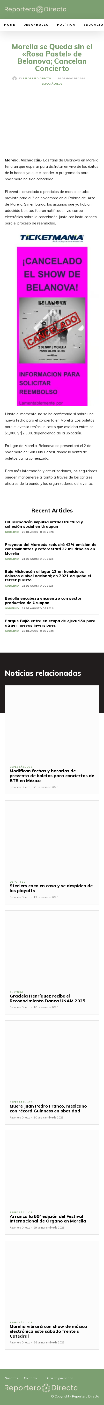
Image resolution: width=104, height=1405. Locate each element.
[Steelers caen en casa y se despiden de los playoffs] (52, 838)
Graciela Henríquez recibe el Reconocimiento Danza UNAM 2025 (47, 998)
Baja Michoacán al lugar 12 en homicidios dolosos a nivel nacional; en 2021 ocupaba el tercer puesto (48, 575)
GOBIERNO (12, 532)
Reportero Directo (37, 78)
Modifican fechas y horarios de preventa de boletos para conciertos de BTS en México (52, 775)
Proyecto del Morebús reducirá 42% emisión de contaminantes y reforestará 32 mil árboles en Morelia (51, 548)
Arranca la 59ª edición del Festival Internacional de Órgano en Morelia (48, 1218)
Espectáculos (52, 84)
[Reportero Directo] (15, 78)
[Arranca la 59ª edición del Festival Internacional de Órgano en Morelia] (52, 1168)
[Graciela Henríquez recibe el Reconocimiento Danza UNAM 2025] (52, 948)
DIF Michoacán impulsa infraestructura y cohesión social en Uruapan (44, 524)
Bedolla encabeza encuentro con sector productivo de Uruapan (43, 600)
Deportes (17, 882)
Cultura (16, 992)
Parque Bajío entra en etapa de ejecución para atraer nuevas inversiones (50, 623)
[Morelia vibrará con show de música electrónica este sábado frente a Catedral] (52, 1278)
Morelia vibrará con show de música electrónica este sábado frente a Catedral (48, 1331)
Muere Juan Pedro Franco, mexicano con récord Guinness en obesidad (48, 1108)
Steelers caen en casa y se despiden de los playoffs (51, 888)
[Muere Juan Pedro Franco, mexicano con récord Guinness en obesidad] (52, 1058)
